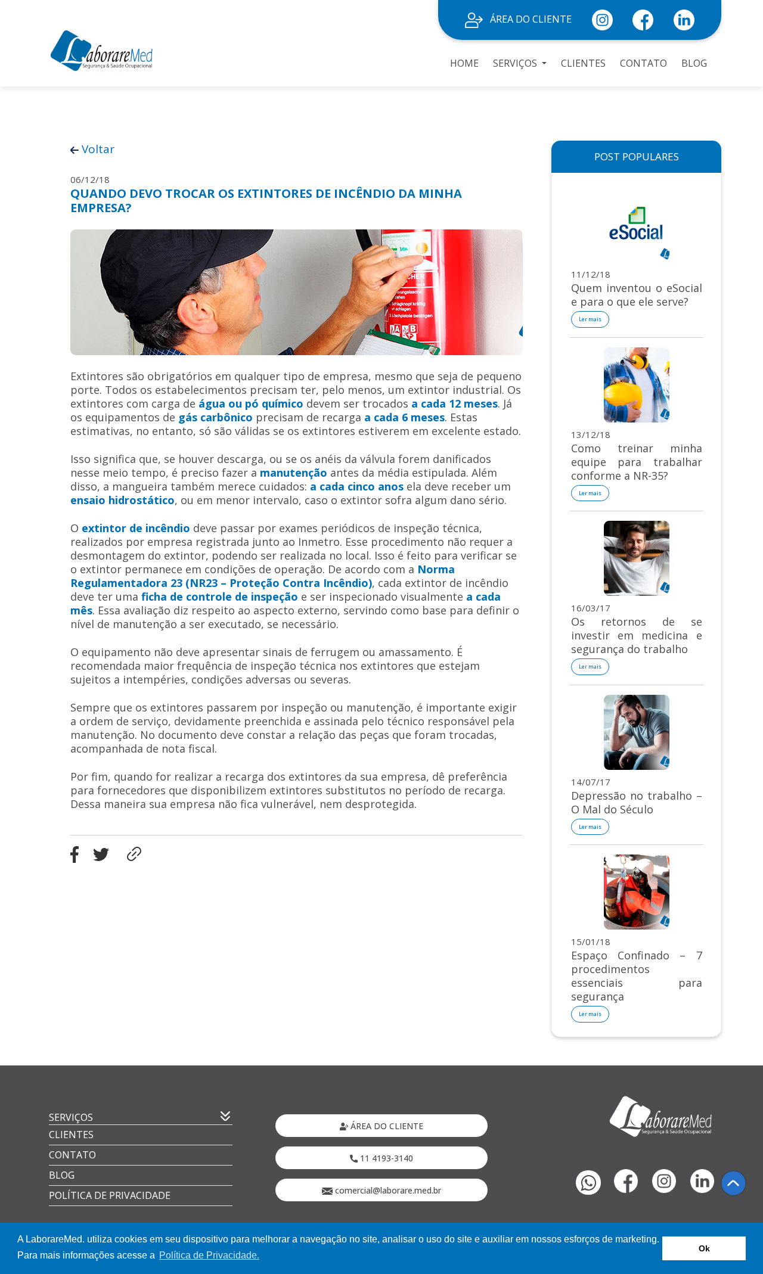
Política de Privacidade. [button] (209, 1255)
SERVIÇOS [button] (516, 63)
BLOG (694, 63)
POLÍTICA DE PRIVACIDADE (109, 1195)
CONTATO (643, 63)
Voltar (96, 149)
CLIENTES (583, 63)
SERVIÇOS (71, 1117)
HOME (464, 63)
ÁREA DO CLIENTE (530, 19)
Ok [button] (704, 1248)
